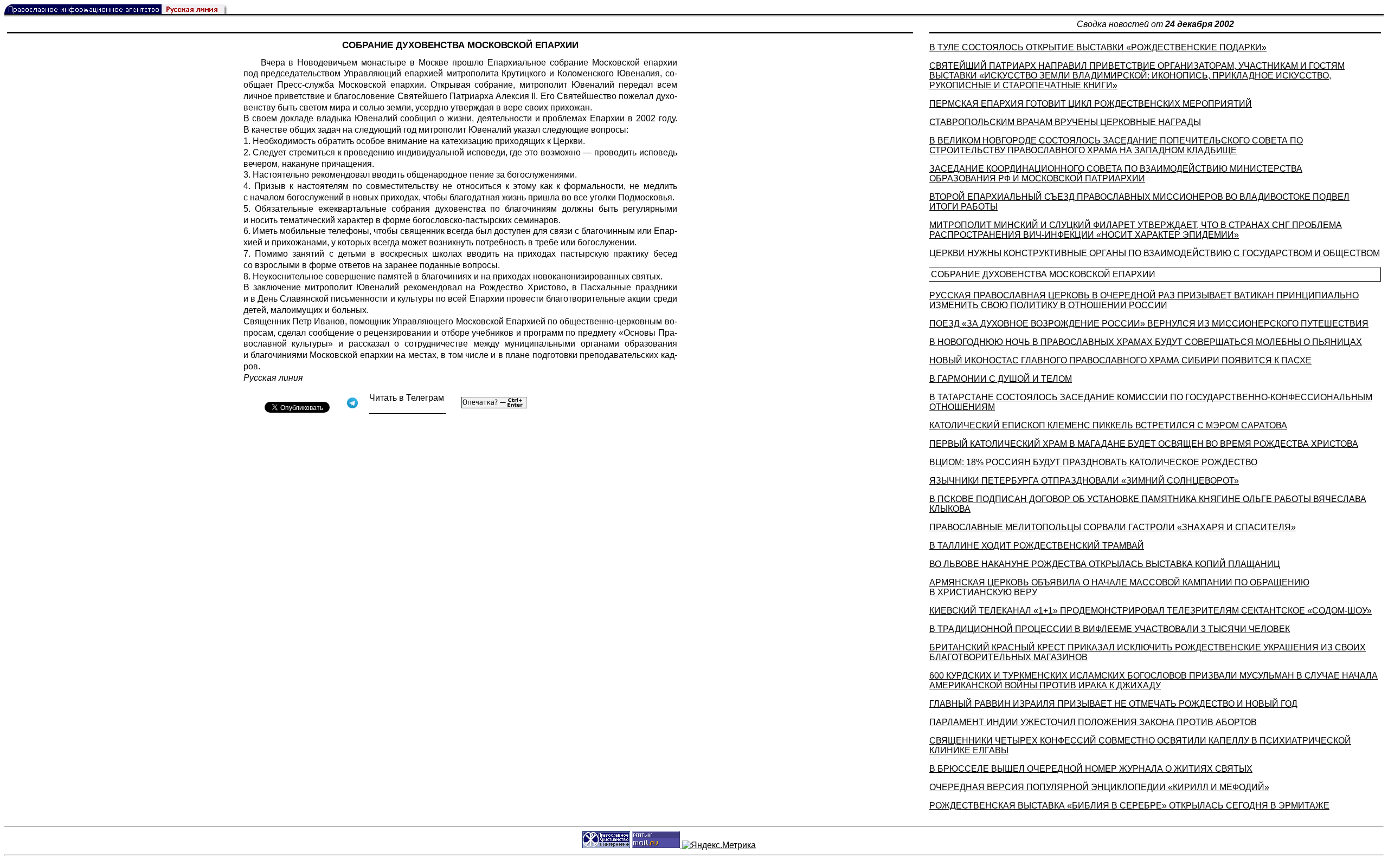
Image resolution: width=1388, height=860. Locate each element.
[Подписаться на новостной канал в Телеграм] (407, 409)
